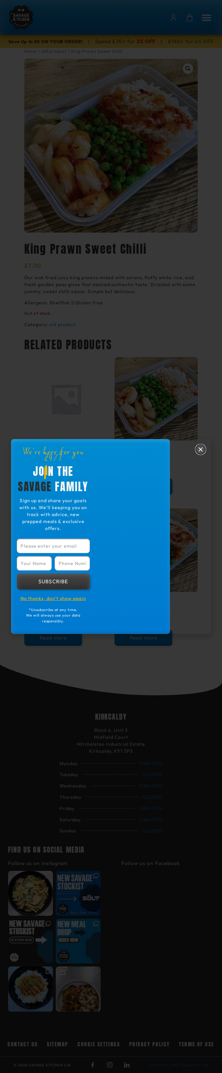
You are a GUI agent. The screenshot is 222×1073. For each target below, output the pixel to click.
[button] (200, 449)
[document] (111, 536)
